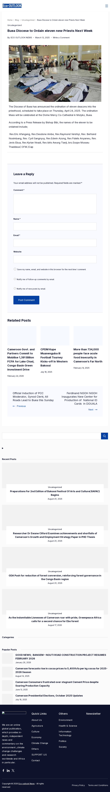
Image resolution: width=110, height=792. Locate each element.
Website (17, 252)
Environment (65, 720)
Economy (37, 737)
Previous (21, 406)
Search (104, 436)
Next (90, 409)
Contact (36, 760)
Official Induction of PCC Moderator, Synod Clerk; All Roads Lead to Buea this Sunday (33, 397)
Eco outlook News (27, 783)
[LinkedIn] (8, 770)
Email (16, 235)
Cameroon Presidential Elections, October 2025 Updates (49, 695)
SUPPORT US (39, 754)
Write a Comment (61, 37)
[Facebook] (3, 770)
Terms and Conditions (98, 785)
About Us (37, 720)
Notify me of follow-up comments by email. (35, 279)
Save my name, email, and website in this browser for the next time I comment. (51, 269)
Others (35, 749)
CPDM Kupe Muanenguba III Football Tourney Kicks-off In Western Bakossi (54, 357)
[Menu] (106, 6)
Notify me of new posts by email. (31, 289)
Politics (62, 741)
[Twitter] (13, 770)
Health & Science (68, 725)
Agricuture (37, 725)
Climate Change (40, 743)
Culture (35, 731)
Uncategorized (14, 25)
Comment (18, 190)
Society (63, 747)
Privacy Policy (78, 785)
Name (17, 219)
